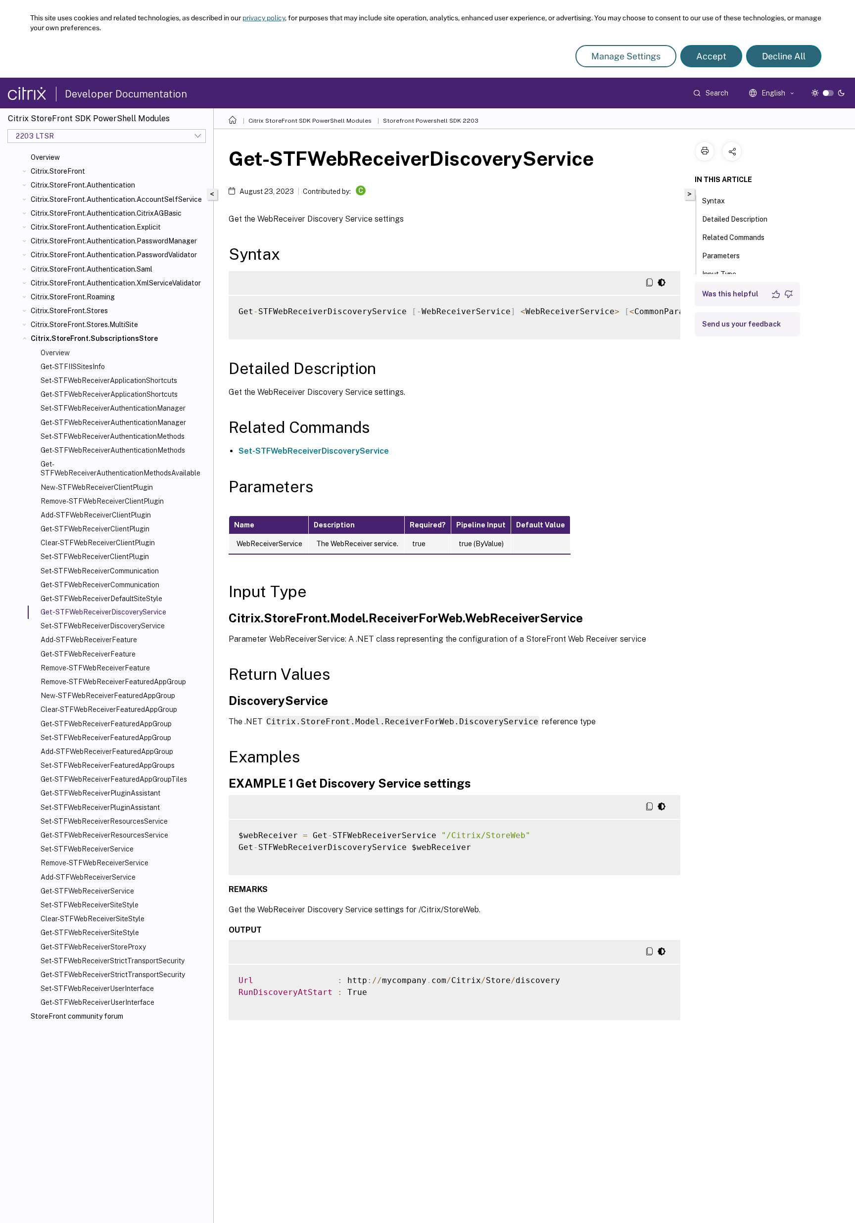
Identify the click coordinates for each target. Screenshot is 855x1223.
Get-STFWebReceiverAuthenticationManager (113, 422)
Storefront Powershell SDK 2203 (430, 120)
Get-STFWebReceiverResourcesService (104, 835)
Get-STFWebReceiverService (87, 891)
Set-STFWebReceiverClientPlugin (95, 557)
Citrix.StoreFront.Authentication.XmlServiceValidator (116, 283)
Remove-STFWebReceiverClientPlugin (102, 501)
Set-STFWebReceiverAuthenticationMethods (113, 436)
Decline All (784, 56)
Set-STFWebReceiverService (87, 849)
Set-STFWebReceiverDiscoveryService (103, 626)
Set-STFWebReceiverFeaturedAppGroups (108, 765)
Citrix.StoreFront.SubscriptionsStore (94, 338)
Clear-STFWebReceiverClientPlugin (98, 543)
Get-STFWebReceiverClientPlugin (95, 529)
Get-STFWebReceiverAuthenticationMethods (113, 450)
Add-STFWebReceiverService (88, 877)
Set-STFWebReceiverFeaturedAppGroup (106, 738)
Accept (711, 56)
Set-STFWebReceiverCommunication (100, 571)
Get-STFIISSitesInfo (73, 367)
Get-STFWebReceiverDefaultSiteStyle (101, 599)
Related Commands (733, 237)
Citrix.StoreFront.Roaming (73, 297)
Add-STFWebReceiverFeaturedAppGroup (107, 751)
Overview (45, 157)
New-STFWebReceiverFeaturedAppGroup (108, 696)
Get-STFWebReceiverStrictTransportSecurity (113, 975)
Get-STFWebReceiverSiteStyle (90, 933)
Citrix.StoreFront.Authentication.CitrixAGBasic (106, 213)
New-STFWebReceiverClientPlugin (97, 487)
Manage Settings (626, 56)
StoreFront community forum (77, 1016)
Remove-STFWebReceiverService (94, 863)
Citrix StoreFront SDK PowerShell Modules (310, 120)
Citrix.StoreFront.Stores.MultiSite (84, 325)
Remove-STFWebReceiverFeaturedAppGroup (113, 682)
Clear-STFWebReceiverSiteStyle (92, 919)
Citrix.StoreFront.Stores (69, 311)
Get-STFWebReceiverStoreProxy (93, 947)
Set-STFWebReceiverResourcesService (104, 821)
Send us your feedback (741, 324)
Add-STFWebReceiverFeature (89, 640)
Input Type (719, 274)
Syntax (713, 201)
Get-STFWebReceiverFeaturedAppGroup (106, 724)
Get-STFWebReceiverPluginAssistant (100, 793)
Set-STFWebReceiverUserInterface (97, 988)
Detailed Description (734, 219)
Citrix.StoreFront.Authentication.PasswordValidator (114, 255)
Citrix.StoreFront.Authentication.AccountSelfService (116, 199)
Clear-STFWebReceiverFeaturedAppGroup (109, 709)
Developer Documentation (126, 94)
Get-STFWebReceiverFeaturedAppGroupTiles (114, 779)
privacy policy (263, 18)
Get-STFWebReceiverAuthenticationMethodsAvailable (120, 468)
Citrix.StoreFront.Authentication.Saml (91, 269)
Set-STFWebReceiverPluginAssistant (100, 807)
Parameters (721, 256)
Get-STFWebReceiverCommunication (100, 585)
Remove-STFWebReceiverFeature (95, 668)
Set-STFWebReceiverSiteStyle (90, 905)
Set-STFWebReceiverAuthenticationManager (113, 408)
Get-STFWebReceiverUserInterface (97, 1002)
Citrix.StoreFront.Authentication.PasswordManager (114, 241)
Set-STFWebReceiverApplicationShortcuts (109, 380)
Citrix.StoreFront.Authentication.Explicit (96, 227)
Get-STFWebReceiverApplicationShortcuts (109, 394)
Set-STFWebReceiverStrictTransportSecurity (113, 961)
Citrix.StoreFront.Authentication (83, 185)
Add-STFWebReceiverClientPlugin (96, 515)
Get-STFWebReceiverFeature (88, 654)
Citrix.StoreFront (58, 171)
